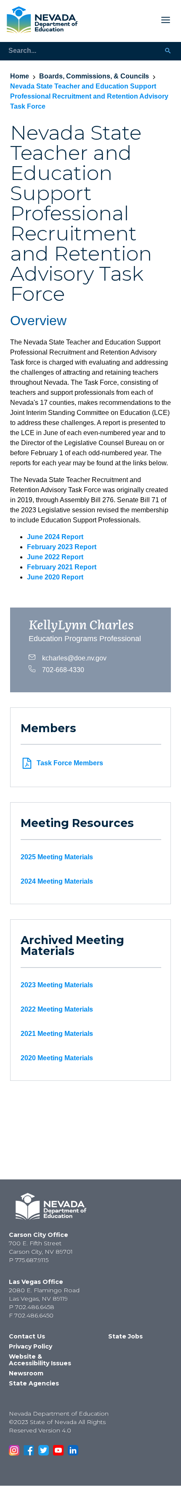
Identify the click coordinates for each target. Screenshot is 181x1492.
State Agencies (34, 1383)
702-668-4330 (63, 669)
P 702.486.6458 (31, 1307)
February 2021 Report (61, 567)
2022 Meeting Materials (57, 1009)
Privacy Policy (30, 1346)
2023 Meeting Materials (57, 985)
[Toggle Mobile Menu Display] (127, 20)
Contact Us (27, 1336)
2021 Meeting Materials (57, 1033)
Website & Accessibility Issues (40, 1360)
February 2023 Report (61, 546)
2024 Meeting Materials (57, 881)
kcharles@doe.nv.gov (74, 657)
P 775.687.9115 (28, 1260)
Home (19, 76)
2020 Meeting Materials (57, 1058)
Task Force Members (70, 763)
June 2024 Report (55, 536)
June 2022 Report (55, 557)
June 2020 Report (55, 577)
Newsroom (26, 1373)
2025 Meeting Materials (57, 857)
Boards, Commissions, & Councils (94, 76)
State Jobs (125, 1336)
